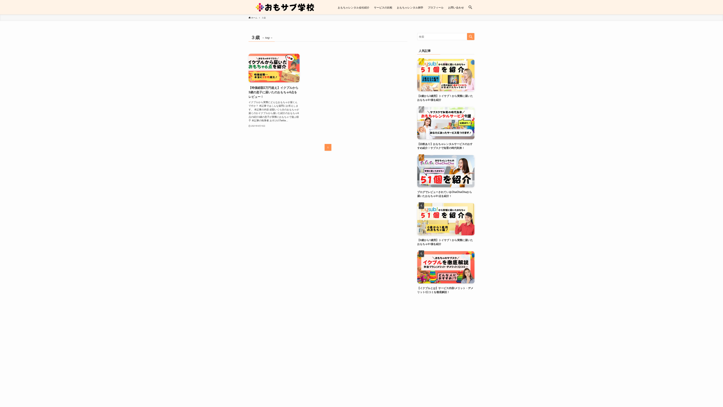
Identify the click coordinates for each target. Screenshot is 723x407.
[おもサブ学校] (285, 7)
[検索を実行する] (470, 36)
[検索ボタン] (470, 7)
